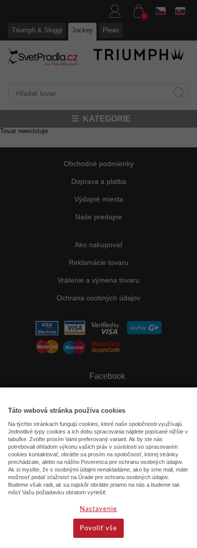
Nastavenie (98, 509)
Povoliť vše (98, 528)
